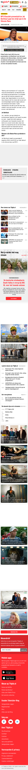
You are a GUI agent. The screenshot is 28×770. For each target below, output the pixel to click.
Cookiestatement (7, 759)
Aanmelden (23, 650)
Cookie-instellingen (8, 761)
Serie (9, 9)
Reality (4, 9)
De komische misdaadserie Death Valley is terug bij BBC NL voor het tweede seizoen (14, 282)
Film (13, 9)
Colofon (4, 736)
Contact (4, 734)
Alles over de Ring (7, 712)
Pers (3, 709)
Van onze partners (7, 742)
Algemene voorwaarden (9, 753)
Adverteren (5, 739)
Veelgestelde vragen (8, 704)
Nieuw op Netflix (7, 687)
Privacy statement (7, 756)
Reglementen (6, 707)
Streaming (18, 9)
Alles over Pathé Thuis (8, 693)
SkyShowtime (6, 731)
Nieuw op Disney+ (7, 690)
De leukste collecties (8, 695)
